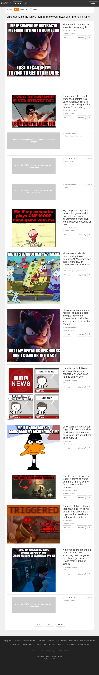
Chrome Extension (63, 651)
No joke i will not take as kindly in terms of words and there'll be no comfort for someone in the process (76, 482)
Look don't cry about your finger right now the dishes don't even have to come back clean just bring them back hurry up (77, 432)
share (80, 38)
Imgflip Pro (7, 641)
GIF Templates (62, 641)
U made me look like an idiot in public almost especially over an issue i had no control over (76, 372)
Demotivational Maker (87, 641)
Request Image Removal (67, 644)
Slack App (52, 644)
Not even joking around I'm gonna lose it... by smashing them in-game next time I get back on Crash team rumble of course (77, 556)
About (25, 644)
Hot (16, 9)
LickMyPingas (68, 520)
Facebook (32, 651)
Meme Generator (29, 641)
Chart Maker (73, 641)
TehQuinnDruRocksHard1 (71, 30)
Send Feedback (83, 644)
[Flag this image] (90, 38)
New (22, 9)
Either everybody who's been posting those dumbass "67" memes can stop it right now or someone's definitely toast (77, 259)
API (45, 644)
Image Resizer (15, 644)
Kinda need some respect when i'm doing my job (76, 26)
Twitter (41, 651)
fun (8, 9)
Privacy (32, 644)
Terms (39, 644)
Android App (50, 651)
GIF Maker (17, 641)
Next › (60, 624)
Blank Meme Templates (46, 641)
